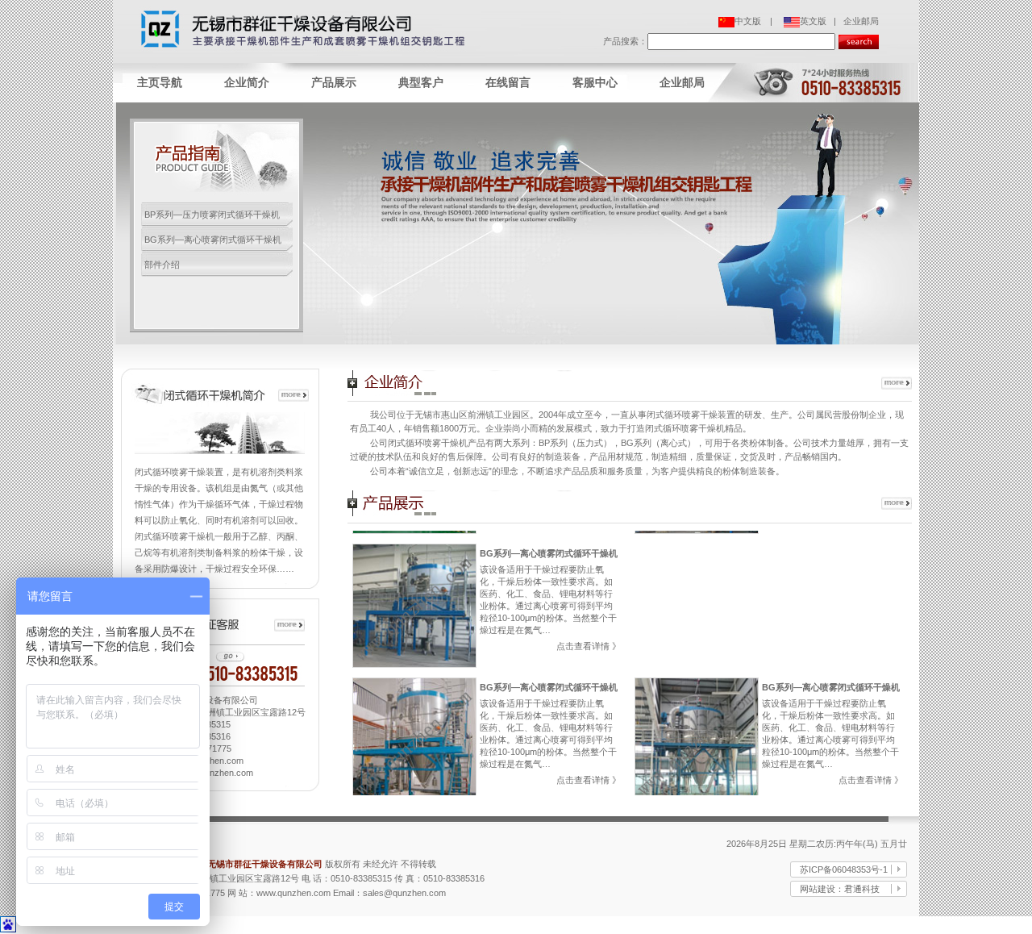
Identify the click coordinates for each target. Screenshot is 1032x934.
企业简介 (246, 82)
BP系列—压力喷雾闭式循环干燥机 (212, 214)
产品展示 (333, 82)
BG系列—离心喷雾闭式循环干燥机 (212, 239)
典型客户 (420, 82)
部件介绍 (162, 264)
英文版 (813, 21)
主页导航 (159, 82)
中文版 (747, 21)
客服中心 (595, 82)
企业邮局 (861, 21)
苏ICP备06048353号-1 (844, 869)
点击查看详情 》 (588, 646)
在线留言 (508, 82)
